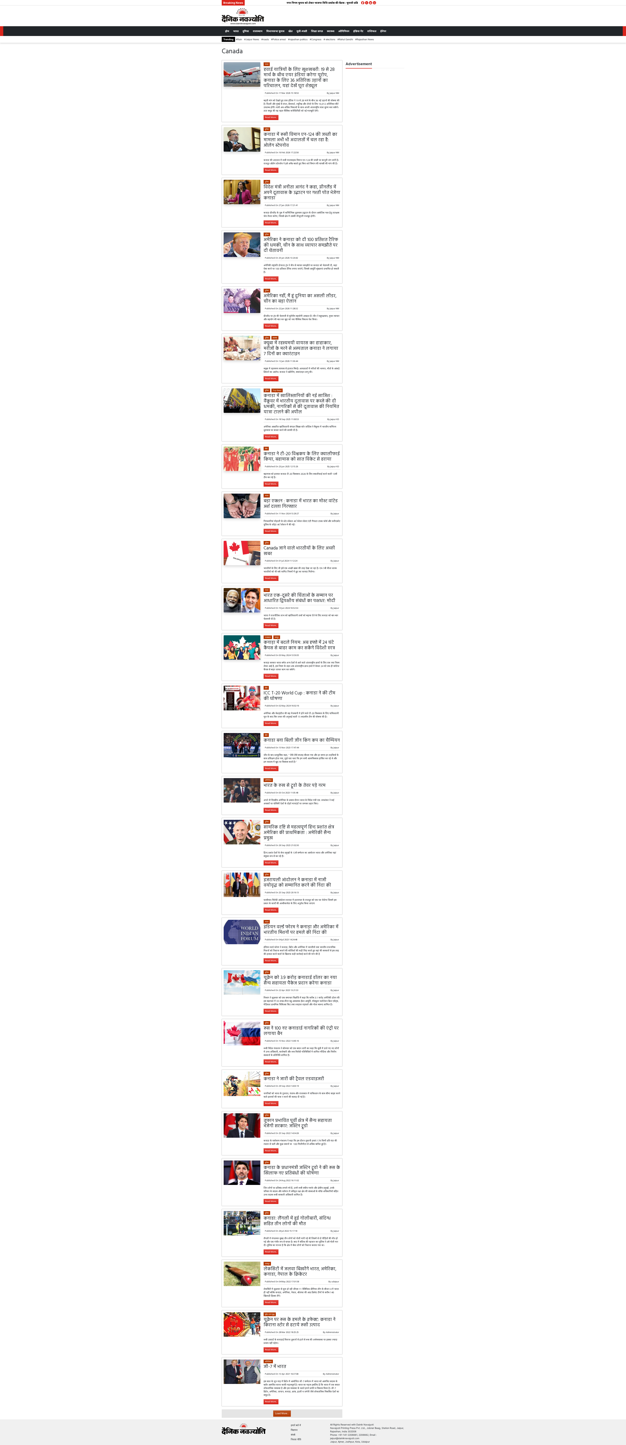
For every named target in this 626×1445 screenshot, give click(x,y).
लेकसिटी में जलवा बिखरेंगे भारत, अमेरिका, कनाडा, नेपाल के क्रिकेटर (300, 1271)
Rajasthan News (365, 39)
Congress (316, 39)
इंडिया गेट (358, 31)
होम (227, 31)
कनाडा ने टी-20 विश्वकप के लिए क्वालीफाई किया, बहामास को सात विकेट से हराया (302, 456)
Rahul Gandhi (346, 39)
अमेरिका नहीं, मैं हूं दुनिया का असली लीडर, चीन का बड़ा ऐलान (300, 298)
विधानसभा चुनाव (275, 31)
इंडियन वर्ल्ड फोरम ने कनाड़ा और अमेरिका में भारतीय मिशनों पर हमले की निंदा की (301, 929)
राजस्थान (257, 31)
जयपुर (277, 637)
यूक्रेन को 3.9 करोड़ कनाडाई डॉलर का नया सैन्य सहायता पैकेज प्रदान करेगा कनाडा (300, 980)
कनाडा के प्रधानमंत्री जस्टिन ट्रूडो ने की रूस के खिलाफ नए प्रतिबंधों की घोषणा (302, 1170)
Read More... (271, 117)
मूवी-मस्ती (302, 31)
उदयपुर (267, 1263)
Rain (239, 39)
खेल (290, 31)
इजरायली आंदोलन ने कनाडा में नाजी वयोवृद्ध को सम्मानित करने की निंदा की (297, 882)
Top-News (277, 390)
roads (266, 39)
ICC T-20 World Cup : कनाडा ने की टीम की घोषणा (299, 696)
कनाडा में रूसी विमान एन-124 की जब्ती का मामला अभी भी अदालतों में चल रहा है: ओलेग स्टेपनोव (300, 140)
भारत (236, 31)
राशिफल (371, 31)
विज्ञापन (294, 1430)
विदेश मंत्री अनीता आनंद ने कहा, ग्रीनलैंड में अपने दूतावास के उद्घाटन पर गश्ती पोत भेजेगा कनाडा (302, 193)
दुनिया (246, 31)
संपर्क (293, 1434)
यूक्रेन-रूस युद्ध (270, 1314)
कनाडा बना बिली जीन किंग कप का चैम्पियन (302, 740)
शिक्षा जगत (317, 31)
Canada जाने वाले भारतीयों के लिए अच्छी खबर (299, 551)
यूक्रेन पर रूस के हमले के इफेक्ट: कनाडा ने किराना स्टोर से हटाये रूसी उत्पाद (299, 1322)
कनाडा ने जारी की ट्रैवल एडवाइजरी (294, 1079)
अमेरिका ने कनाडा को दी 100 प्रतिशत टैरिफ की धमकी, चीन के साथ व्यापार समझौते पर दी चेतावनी (301, 245)
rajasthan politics (298, 39)
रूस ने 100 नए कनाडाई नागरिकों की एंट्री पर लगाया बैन (301, 1031)
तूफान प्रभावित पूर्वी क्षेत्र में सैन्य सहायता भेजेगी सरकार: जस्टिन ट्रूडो (298, 1123)
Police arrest (279, 39)
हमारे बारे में (296, 1425)
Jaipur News (252, 39)
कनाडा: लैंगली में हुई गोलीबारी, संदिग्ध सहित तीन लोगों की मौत (297, 1221)
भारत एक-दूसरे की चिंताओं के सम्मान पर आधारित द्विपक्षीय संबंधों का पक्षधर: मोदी (299, 598)
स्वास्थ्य (330, 31)
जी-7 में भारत (275, 1366)
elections (330, 39)
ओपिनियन (343, 31)
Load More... (282, 1413)
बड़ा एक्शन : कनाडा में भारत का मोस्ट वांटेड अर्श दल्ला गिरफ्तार (301, 503)
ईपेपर (383, 31)
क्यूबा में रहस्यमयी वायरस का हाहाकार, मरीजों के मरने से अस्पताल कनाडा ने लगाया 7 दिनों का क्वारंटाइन (301, 348)
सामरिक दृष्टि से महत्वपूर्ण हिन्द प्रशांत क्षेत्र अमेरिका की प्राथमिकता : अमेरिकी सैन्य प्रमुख (299, 833)
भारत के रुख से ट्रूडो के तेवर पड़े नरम (295, 785)
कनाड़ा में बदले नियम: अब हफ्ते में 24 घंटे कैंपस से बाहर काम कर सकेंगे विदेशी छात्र (299, 645)
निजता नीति (296, 1439)
